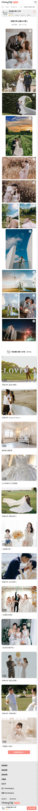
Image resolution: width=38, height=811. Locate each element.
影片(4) (23, 15)
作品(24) (17, 15)
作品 (21, 7)
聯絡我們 (4, 799)
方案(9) (28, 15)
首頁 (2, 7)
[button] (19, 765)
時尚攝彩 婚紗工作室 (14, 7)
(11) (12, 15)
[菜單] (35, 2)
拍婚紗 (7, 7)
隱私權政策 (13, 799)
